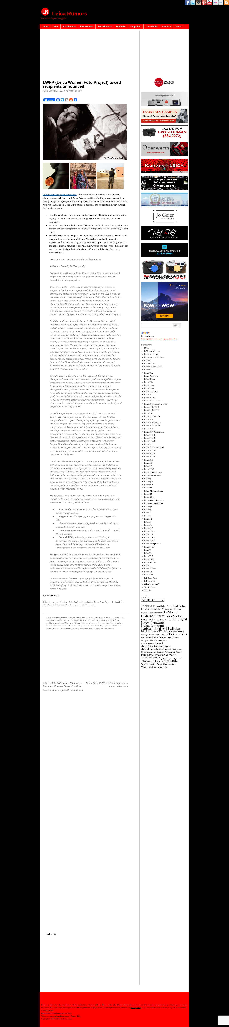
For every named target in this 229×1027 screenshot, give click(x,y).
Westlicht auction (148, 664)
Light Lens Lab (173, 637)
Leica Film (148, 382)
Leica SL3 (148, 534)
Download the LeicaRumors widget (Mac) (56, 1013)
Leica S (147, 515)
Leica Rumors (69, 13)
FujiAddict (121, 26)
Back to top (51, 934)
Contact (178, 26)
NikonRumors (69, 26)
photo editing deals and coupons (155, 646)
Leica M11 (148, 444)
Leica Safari (154, 634)
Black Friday (179, 605)
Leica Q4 (148, 506)
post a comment (88, 604)
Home (46, 26)
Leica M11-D (149, 450)
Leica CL (148, 369)
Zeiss (165, 667)
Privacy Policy (136, 1007)
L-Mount (171, 612)
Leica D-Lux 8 (161, 620)
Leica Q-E (148, 481)
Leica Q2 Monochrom (153, 490)
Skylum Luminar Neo (148, 652)
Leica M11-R (149, 456)
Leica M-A (148, 413)
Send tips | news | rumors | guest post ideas (159, 338)
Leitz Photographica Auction (153, 637)
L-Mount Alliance (152, 351)
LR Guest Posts (150, 577)
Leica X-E (148, 571)
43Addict (166, 26)
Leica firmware (152, 622)
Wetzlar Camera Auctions (166, 664)
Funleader (177, 609)
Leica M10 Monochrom (154, 431)
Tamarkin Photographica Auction (169, 652)
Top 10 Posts (149, 587)
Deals (146, 347)
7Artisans (146, 605)
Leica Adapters (174, 615)
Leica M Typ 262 (151, 410)
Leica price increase (174, 631)
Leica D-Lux (149, 379)
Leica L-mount (152, 625)
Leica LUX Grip (151, 391)
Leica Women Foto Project (99, 602)
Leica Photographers (153, 472)
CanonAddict (152, 26)
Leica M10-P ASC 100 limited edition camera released (107, 684)
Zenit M (147, 590)
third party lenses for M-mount (158, 654)
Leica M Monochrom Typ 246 (157, 403)
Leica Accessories (151, 354)
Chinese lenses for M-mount (156, 608)
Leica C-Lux (149, 363)
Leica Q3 (148, 494)
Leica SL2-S (149, 531)
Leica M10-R (149, 441)
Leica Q (147, 478)
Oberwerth (162, 640)
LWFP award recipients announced (60, 194)
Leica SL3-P (149, 537)
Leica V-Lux (149, 559)
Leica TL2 (148, 556)
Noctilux (153, 640)
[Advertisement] (85, 55)
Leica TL (148, 553)
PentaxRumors (105, 26)
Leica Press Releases (152, 475)
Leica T (147, 549)
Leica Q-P (148, 484)
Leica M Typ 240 (151, 407)
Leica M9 (148, 466)
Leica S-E (148, 518)
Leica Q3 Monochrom (153, 503)
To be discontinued (150, 657)
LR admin (50, 91)
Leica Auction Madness (154, 357)
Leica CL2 (148, 372)
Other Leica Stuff (71, 602)
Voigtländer (170, 660)
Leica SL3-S (149, 540)
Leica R (147, 512)
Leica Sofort (149, 546)
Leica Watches (150, 562)
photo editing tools (149, 649)
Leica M (147, 394)
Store (55, 26)
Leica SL (148, 525)
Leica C (147, 360)
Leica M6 (148, 462)
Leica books (148, 619)
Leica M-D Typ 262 (152, 416)
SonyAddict (135, 26)
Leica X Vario (150, 568)
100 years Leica (159, 606)
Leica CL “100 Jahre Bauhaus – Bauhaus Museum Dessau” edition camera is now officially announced (63, 686)
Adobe (169, 606)
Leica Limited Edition (161, 628)
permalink (47, 604)
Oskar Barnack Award (152, 643)
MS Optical (145, 641)
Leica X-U (148, 574)
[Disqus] (86, 811)
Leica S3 (148, 521)
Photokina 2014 (165, 649)
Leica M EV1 (149, 397)
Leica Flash (149, 385)
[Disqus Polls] (86, 734)
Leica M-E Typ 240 (152, 422)
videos (156, 661)
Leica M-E (148, 419)
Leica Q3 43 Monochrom (154, 500)
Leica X (147, 565)
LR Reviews (149, 581)
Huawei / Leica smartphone (152, 612)
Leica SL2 (148, 528)
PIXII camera (177, 649)
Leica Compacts (151, 375)
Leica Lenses (149, 388)
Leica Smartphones (152, 543)
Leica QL (148, 509)
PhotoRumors (86, 26)
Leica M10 (148, 428)
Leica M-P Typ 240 (152, 425)
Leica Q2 (148, 487)
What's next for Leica (151, 666)
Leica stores (178, 634)
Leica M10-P (149, 438)
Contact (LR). (76, 1016)
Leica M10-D (149, 434)
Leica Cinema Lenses (153, 366)
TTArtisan (146, 661)
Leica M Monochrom (153, 400)
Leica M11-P (149, 453)
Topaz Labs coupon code (171, 657)
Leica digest (177, 618)
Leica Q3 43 (149, 497)
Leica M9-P (149, 469)
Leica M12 (148, 459)
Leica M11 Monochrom (154, 447)
